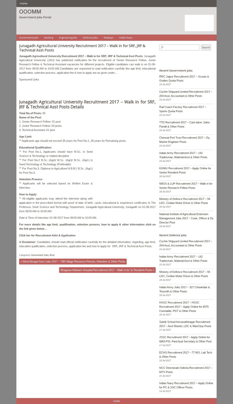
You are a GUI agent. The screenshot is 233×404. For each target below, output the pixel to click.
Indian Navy (125, 37)
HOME (116, 401)
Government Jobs (29, 37)
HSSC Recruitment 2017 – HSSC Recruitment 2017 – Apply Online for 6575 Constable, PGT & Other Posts (184, 306)
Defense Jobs (90, 37)
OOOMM (30, 11)
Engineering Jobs (68, 37)
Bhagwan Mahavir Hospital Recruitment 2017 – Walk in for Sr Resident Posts (107, 270)
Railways (109, 37)
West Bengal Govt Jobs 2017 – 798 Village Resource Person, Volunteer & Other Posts (73, 261)
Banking (48, 37)
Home (23, 3)
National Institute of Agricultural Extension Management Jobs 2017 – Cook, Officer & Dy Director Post (186, 218)
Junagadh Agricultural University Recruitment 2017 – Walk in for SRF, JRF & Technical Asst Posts (82, 48)
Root (52, 255)
